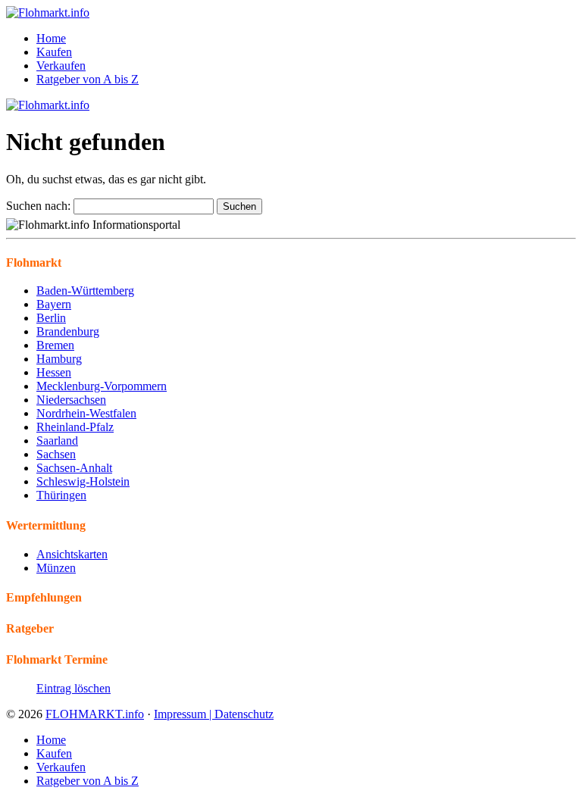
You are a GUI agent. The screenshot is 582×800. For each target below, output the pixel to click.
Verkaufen (61, 65)
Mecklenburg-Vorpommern (101, 386)
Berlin (51, 317)
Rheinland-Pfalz (75, 426)
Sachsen (56, 454)
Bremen (55, 345)
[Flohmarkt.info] (47, 12)
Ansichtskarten (72, 554)
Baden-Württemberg (85, 290)
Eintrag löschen (73, 688)
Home (51, 38)
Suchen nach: (38, 205)
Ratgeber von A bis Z (87, 79)
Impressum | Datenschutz (214, 714)
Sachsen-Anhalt (74, 467)
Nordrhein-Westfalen (86, 413)
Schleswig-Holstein (83, 481)
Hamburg (59, 358)
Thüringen (61, 495)
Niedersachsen (71, 399)
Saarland (57, 440)
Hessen (53, 372)
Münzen (56, 567)
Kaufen (54, 51)
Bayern (53, 304)
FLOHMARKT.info (94, 714)
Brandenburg (67, 331)
